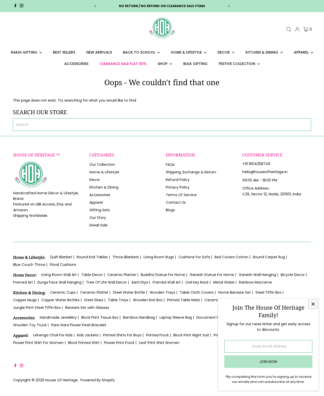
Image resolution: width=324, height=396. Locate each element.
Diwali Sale (98, 225)
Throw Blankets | (126, 257)
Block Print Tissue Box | (100, 317)
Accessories (99, 194)
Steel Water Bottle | (130, 292)
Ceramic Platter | (95, 292)
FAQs (170, 164)
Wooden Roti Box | (149, 299)
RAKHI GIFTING (24, 52)
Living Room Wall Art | (60, 274)
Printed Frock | (158, 335)
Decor (224, 52)
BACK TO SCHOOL (139, 52)
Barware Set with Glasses (87, 307)
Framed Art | (24, 282)
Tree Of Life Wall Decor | (107, 282)
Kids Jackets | (88, 335)
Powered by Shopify (97, 380)
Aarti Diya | (140, 282)
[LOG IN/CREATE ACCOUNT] (297, 29)
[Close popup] (313, 304)
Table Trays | (119, 299)
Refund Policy (178, 179)
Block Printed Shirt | (85, 342)
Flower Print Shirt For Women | (39, 342)
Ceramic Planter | (122, 274)
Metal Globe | (224, 282)
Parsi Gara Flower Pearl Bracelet (78, 325)
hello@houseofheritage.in (265, 171)
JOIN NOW (268, 361)
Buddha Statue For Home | (164, 274)
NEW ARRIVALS (99, 52)
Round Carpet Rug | (270, 257)
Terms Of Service (181, 194)
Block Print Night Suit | (192, 335)
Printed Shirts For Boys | (123, 335)
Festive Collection (237, 63)
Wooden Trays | (163, 292)
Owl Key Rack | (198, 282)
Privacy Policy (178, 187)
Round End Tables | (93, 257)
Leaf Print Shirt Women (159, 342)
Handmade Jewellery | (59, 317)
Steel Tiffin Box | (269, 292)
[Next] (229, 6)
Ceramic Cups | (64, 292)
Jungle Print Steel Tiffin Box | (38, 307)
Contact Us (176, 202)
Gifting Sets (99, 210)
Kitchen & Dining (262, 52)
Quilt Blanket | (62, 257)
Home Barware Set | (235, 292)
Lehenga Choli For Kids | (53, 335)
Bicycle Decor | (294, 274)
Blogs (170, 210)
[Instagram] (21, 6)
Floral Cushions (63, 264)
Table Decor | (93, 274)
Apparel (302, 52)
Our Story (97, 217)
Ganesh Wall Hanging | (258, 274)
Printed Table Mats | (184, 299)
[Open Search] (289, 29)
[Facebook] (15, 6)
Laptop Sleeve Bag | (176, 317)
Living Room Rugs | (160, 257)
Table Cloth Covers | (198, 292)
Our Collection (102, 164)
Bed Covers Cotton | (232, 257)
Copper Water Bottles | (61, 299)
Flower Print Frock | (120, 342)
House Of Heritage (61, 380)
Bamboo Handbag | (140, 317)
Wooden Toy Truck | (31, 325)
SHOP (163, 63)
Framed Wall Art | (168, 282)
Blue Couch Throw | (30, 264)
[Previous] (95, 6)
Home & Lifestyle (187, 52)
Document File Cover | (216, 317)
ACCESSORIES (76, 63)
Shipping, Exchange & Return (191, 172)
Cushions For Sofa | (195, 257)
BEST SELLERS (64, 52)
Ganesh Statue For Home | (213, 274)
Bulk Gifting (195, 63)
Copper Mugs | (26, 299)
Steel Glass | (94, 299)
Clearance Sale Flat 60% (123, 63)
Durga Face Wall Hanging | (60, 282)
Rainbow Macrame (255, 282)
